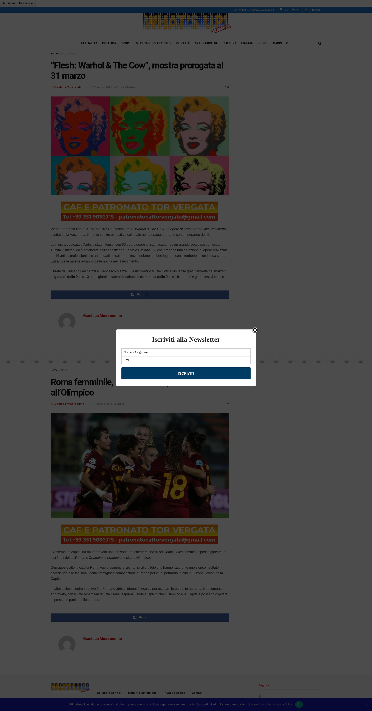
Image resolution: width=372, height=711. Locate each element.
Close (255, 330)
